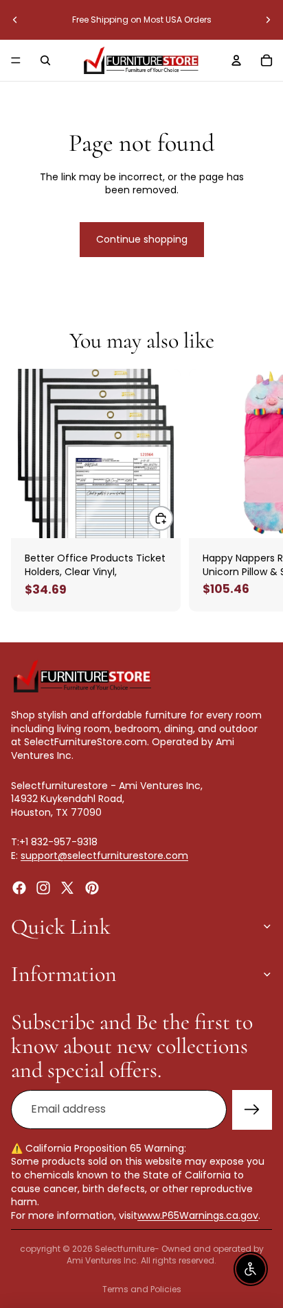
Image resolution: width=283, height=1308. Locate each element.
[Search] (45, 60)
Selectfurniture (125, 1249)
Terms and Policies (141, 1289)
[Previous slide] (15, 20)
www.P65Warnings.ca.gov (197, 1215)
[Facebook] (19, 888)
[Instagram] (43, 888)
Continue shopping (142, 239)
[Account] (236, 60)
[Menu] (16, 60)
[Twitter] (67, 888)
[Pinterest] (92, 888)
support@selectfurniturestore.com (104, 855)
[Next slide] (268, 20)
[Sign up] (252, 1110)
